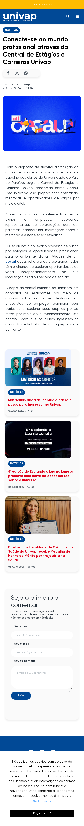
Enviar (21, 695)
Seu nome (21, 626)
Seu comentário (25, 661)
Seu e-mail (21, 644)
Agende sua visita (42, 4)
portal (10, 261)
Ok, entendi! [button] (42, 813)
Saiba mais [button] (42, 801)
